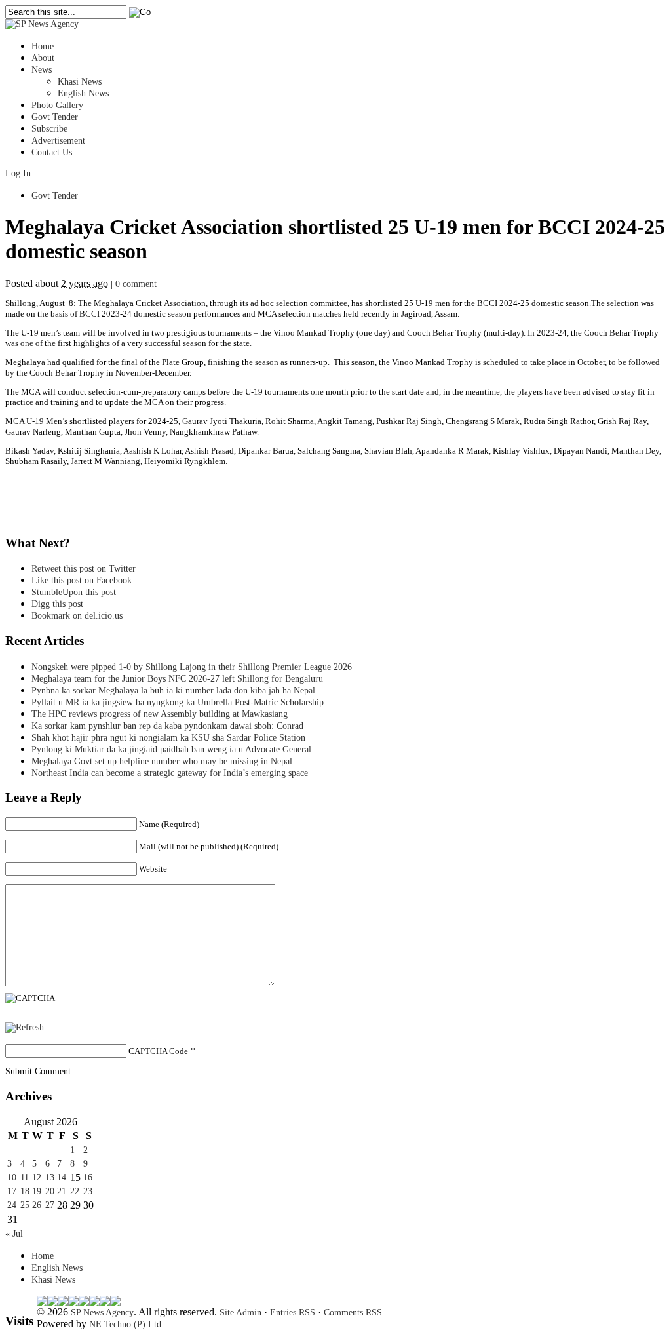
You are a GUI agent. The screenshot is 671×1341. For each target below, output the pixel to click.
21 (61, 1191)
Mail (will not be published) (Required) (208, 846)
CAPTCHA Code (158, 1051)
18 (24, 1191)
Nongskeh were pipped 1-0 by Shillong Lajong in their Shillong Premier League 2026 (191, 667)
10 (11, 1177)
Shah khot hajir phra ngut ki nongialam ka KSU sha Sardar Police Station (168, 738)
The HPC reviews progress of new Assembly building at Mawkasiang (159, 714)
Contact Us (51, 152)
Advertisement (58, 141)
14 (61, 1177)
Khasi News (80, 82)
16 (87, 1177)
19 (36, 1191)
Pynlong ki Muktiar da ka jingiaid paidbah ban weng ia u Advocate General (171, 749)
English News (83, 93)
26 (36, 1205)
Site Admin (240, 1312)
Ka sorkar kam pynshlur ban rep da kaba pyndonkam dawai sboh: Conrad (167, 726)
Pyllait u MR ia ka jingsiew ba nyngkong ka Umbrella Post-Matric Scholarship (177, 702)
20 (49, 1191)
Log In (18, 173)
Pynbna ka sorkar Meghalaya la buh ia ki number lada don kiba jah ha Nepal (173, 690)
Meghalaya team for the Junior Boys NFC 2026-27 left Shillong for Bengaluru (177, 679)
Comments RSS (353, 1312)
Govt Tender (54, 117)
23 (87, 1191)
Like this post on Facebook (81, 580)
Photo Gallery (57, 105)
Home (42, 46)
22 (74, 1191)
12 (36, 1177)
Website (153, 869)
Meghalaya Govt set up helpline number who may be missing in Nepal (161, 761)
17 (11, 1191)
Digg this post (57, 604)
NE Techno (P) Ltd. (126, 1324)
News (41, 70)
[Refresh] (24, 1027)
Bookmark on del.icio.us (77, 616)
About (42, 58)
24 (11, 1205)
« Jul (14, 1234)
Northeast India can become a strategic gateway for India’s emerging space (169, 773)
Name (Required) (169, 824)
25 (24, 1205)
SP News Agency (102, 1312)
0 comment (136, 284)
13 (49, 1177)
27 (49, 1205)
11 (24, 1177)
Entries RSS (292, 1312)
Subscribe (49, 129)
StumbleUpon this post (73, 592)
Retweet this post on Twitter (83, 568)
